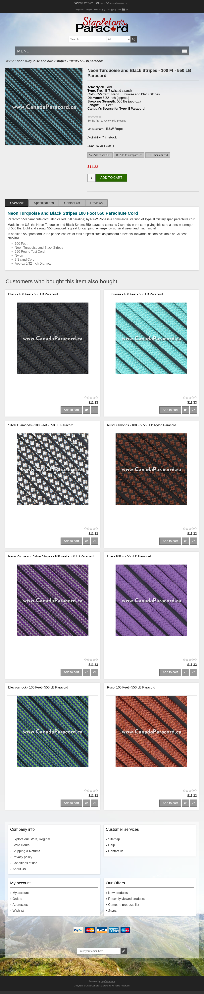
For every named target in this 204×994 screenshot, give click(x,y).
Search (133, 39)
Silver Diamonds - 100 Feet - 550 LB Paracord (40, 425)
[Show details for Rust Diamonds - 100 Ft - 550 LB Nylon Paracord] (151, 478)
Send (124, 951)
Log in (89, 9)
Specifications (44, 203)
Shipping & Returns (26, 851)
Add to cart (111, 177)
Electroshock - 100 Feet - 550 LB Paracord (38, 687)
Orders (17, 898)
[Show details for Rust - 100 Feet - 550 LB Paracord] (151, 741)
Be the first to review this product (106, 120)
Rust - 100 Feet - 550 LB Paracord (131, 687)
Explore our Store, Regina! (31, 839)
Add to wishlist (101, 155)
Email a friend (160, 155)
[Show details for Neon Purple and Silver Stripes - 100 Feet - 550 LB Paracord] (52, 610)
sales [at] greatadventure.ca (113, 3)
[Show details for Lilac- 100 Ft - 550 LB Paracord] (151, 610)
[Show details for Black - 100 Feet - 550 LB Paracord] (52, 348)
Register (80, 9)
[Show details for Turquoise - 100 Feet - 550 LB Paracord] (151, 348)
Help (111, 845)
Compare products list (123, 904)
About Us (19, 869)
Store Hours (21, 845)
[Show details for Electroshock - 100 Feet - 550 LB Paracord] (52, 741)
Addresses (20, 904)
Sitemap (114, 839)
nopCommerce (108, 981)
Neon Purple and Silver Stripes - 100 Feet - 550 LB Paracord (51, 556)
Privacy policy (22, 857)
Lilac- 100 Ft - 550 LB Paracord (129, 556)
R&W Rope (114, 129)
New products (118, 892)
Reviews (96, 203)
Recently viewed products (126, 898)
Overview (17, 203)
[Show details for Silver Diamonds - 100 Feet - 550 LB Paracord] (52, 478)
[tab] (16, 203)
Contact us (115, 851)
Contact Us (72, 203)
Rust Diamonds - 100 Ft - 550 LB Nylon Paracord (141, 425)
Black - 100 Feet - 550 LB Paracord (33, 294)
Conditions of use (25, 863)
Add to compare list (131, 155)
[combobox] (96, 39)
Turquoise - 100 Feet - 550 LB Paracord (135, 294)
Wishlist (18, 910)
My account (21, 892)
